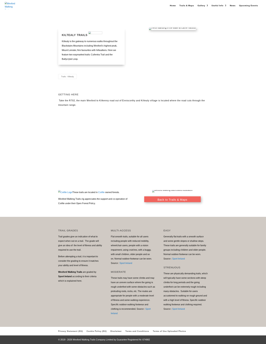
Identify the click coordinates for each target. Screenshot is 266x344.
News (233, 6)
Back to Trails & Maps (172, 199)
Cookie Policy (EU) (97, 331)
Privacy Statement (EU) (70, 331)
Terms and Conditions (137, 331)
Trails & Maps (186, 6)
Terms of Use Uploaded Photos (169, 331)
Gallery (201, 6)
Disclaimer (116, 331)
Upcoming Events (248, 6)
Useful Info (217, 6)
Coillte (101, 192)
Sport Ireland (126, 263)
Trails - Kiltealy (67, 76)
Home (173, 6)
